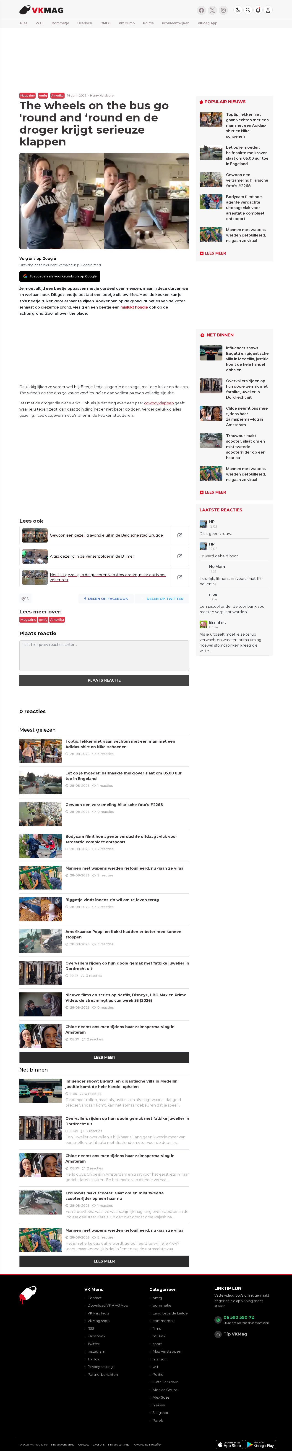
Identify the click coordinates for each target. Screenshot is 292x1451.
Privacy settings (101, 1367)
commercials (164, 1321)
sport (157, 1344)
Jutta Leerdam (165, 1382)
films (157, 1328)
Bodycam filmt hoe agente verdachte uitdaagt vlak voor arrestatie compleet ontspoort (245, 208)
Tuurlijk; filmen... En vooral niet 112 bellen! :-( (231, 581)
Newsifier (155, 1444)
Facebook (96, 1336)
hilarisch (160, 1359)
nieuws (159, 1405)
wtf (155, 1367)
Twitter (93, 1344)
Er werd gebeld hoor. (219, 556)
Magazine (27, 95)
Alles (23, 23)
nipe (213, 595)
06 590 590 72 (239, 1317)
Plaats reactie (104, 680)
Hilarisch (84, 23)
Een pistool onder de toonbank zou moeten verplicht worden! (232, 609)
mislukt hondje (134, 307)
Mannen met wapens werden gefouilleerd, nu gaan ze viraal (125, 868)
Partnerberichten (103, 1374)
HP (212, 522)
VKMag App (207, 23)
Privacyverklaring (63, 1444)
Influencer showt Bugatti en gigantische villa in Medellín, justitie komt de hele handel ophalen (247, 359)
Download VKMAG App (108, 1305)
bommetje (162, 1305)
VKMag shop (99, 1321)
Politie (148, 23)
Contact (95, 1298)
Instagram (96, 1351)
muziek (159, 1336)
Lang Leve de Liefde (170, 1313)
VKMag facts (98, 1313)
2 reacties (105, 849)
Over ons (98, 1444)
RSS (91, 1328)
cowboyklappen (159, 403)
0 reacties (105, 812)
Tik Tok (93, 1359)
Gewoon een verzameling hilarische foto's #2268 (114, 805)
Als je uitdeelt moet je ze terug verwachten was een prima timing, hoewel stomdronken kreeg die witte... (231, 642)
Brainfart (217, 622)
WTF (40, 23)
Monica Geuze (165, 1390)
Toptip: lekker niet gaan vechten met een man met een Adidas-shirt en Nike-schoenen (247, 125)
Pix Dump (127, 23)
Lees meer (104, 1057)
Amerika (57, 95)
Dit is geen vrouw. (216, 534)
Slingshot (160, 1413)
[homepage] (77, 9)
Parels (158, 1420)
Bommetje (60, 23)
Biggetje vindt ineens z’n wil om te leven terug (112, 900)
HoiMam (217, 567)
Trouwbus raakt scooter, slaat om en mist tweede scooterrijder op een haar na (245, 447)
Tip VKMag (235, 1334)
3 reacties (105, 754)
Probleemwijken (176, 23)
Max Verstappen (167, 1351)
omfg (43, 95)
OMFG (105, 23)
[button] (248, 9)
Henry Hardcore (102, 95)
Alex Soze (161, 1397)
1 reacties (105, 786)
